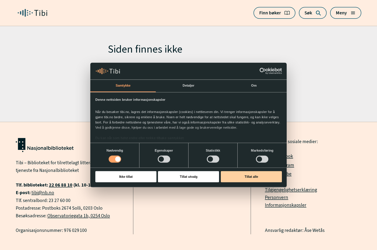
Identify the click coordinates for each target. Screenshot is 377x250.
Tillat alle (251, 176)
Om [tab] (254, 85)
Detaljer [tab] (189, 85)
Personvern (276, 197)
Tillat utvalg (188, 176)
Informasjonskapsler (285, 205)
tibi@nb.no (42, 192)
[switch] (164, 159)
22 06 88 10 (60, 185)
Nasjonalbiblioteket (59, 170)
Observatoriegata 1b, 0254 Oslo (78, 215)
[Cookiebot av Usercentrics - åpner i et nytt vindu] (263, 71)
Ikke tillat (126, 176)
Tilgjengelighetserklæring (291, 189)
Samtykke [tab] (123, 85)
